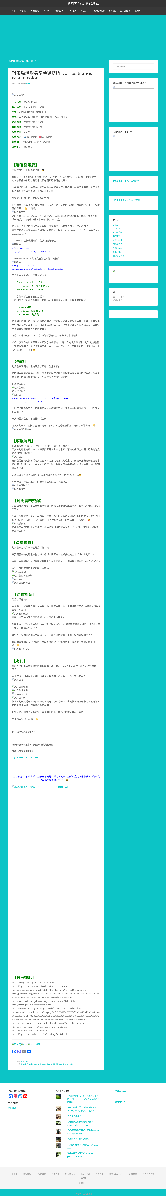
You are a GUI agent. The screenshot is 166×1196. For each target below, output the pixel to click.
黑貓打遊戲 (117, 232)
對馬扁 (23, 1064)
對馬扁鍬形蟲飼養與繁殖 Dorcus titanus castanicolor (52, 75)
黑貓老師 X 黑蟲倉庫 (83, 4)
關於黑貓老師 (118, 256)
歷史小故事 (117, 240)
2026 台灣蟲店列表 (75, 1115)
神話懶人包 (117, 244)
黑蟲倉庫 (24, 1061)
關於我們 (77, 1193)
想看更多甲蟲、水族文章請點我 (126, 200)
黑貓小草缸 (117, 248)
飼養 (71, 1064)
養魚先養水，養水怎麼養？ (79, 1138)
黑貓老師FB (120, 1102)
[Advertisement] (83, 32)
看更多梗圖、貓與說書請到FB (126, 181)
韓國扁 (61, 1064)
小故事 (116, 224)
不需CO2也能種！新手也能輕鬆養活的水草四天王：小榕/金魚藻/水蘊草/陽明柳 (83, 1099)
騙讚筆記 (117, 236)
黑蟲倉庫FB (120, 1091)
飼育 (67, 1064)
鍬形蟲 (55, 1064)
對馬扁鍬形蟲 (32, 1064)
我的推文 (12, 1108)
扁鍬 (39, 1064)
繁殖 (48, 1064)
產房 (44, 1064)
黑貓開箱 (117, 228)
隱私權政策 (87, 1193)
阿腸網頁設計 (161, 1190)
